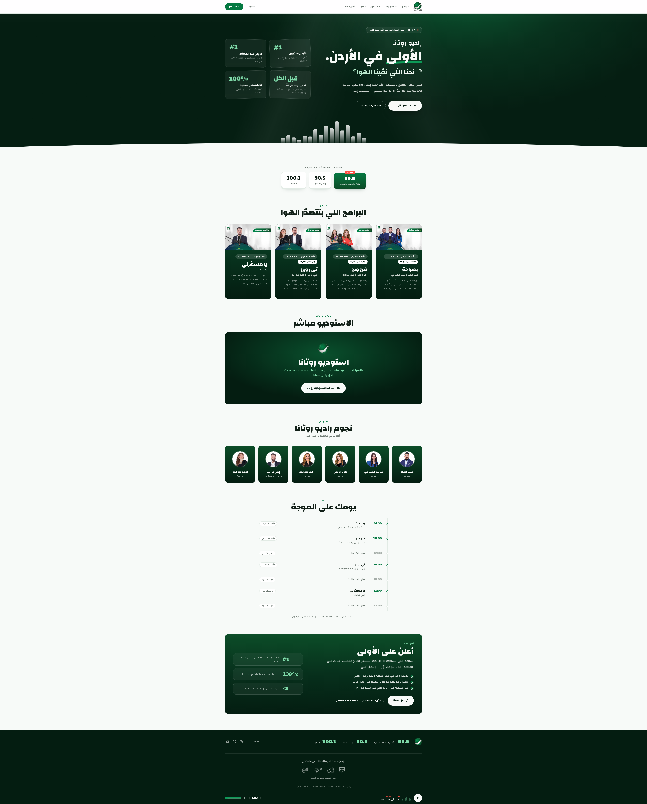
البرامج (405, 6)
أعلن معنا (350, 6)
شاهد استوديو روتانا (320, 388)
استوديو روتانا (391, 6)
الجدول (362, 6)
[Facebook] (248, 741)
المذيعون (375, 6)
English (251, 7)
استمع (233, 7)
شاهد (255, 798)
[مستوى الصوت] (245, 798)
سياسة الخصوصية (303, 786)
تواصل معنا (400, 700)
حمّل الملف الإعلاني (371, 700)
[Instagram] (241, 741)
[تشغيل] (418, 798)
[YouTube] (227, 741)
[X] (234, 741)
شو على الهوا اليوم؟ (370, 105)
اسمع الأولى (402, 105)
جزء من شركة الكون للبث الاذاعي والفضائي (323, 761)
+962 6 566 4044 (348, 700)
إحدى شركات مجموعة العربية (324, 778)
